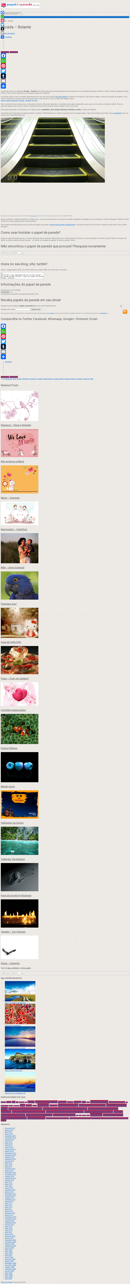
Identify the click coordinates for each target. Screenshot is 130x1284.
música (29, 1105)
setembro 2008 (10, 1269)
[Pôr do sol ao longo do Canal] (20, 1046)
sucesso (84, 1115)
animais (3, 1102)
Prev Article (5, 52)
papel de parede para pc (39, 1114)
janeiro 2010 (9, 1238)
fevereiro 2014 (10, 1149)
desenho (62, 1102)
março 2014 (9, 1147)
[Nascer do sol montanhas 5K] (20, 1091)
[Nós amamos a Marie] (65, 443)
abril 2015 (8, 1132)
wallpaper (96, 1115)
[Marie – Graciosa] (65, 479)
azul (17, 1102)
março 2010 (9, 1234)
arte (13, 1102)
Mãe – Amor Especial (12, 567)
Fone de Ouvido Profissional (16, 895)
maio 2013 (8, 1165)
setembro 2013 (10, 1159)
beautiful (21, 1102)
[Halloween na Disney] (65, 804)
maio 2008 (8, 1277)
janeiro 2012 (9, 1192)
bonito (31, 1101)
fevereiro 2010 (10, 1236)
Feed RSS (103, 313)
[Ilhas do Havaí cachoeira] (20, 1069)
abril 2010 (8, 1232)
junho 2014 (9, 1144)
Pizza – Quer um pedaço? (15, 678)
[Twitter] (65, 70)
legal (91, 379)
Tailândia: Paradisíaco (13, 859)
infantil (11, 1105)
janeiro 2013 (9, 1171)
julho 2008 (8, 1273)
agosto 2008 (9, 1271)
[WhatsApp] (65, 60)
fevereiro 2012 (10, 1190)
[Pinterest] (65, 65)
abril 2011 (8, 1209)
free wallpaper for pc (117, 1102)
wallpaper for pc (36, 1118)
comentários (117, 113)
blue (26, 1102)
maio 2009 (8, 1254)
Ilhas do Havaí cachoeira (13, 1071)
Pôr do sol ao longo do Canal (15, 1048)
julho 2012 (8, 1182)
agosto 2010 (9, 1225)
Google (51, 313)
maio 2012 (8, 1186)
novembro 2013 (10, 1155)
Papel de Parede (7, 1282)
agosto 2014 (9, 1140)
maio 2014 (8, 1146)
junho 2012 (9, 1184)
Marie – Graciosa (10, 497)
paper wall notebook (64, 1114)
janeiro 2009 (9, 1261)
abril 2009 (8, 1255)
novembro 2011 (10, 1196)
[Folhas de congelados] (20, 1023)
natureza (43, 1105)
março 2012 (9, 1188)
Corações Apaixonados (13, 710)
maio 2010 (8, 1230)
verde (88, 1115)
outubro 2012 (9, 1176)
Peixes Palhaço (9, 748)
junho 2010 (9, 1228)
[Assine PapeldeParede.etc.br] (125, 312)
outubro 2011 (9, 1198)
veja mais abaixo (61, 97)
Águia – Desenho (10, 963)
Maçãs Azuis (8, 786)
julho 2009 (8, 1250)
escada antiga (47, 379)
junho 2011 (9, 1205)
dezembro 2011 (10, 1194)
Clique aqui (33, 216)
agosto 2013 (9, 1161)
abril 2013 (8, 1167)
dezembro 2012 (10, 1173)
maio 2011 (8, 1207)
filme (84, 1102)
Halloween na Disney (12, 822)
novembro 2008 (10, 1265)
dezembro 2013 (10, 1153)
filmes (88, 1102)
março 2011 (9, 1211)
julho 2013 (8, 1163)
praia (77, 1115)
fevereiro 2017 (10, 1128)
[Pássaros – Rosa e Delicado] (65, 406)
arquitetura (8, 379)
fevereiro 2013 (10, 1169)
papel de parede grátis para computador (65, 1108)
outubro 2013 (9, 1157)
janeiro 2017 (9, 1130)
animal (8, 1102)
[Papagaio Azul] (65, 585)
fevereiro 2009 (10, 1259)
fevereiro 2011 (10, 1213)
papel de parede (68, 1105)
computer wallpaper (46, 1101)
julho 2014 (8, 1142)
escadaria (78, 379)
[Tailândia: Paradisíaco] (65, 841)
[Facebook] (65, 55)
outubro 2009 (9, 1244)
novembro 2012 (10, 1174)
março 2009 (9, 1257)
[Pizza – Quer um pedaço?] (65, 660)
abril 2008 (8, 1279)
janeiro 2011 (9, 1215)
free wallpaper (99, 1101)
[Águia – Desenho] (65, 947)
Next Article (14, 52)
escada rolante (69, 379)
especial (86, 379)
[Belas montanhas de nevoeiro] (20, 1001)
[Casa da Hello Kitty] (65, 623)
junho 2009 (9, 1252)
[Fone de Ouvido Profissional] (65, 877)
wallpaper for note (113, 1114)
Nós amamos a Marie (12, 461)
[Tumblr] (65, 75)
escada (39, 379)
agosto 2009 (9, 1248)
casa (14, 379)
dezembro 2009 (10, 1240)
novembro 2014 (10, 1138)
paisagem (53, 1105)
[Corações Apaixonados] (65, 694)
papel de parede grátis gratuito (25, 1108)
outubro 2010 (9, 1221)
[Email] (65, 81)
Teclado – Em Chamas (13, 931)
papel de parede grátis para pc (29, 1111)
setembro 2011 (10, 1200)
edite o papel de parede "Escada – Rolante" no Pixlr (19, 101)
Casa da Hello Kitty (11, 642)
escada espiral (58, 379)
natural (34, 1105)
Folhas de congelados (13, 1025)
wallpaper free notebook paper (57, 1118)
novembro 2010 (10, 1219)
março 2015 (9, 1134)
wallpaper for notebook (14, 1118)
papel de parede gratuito (92, 1105)
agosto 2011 (9, 1201)
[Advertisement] (41, 199)
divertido (33, 379)
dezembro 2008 (10, 1263)
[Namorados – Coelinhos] (65, 514)
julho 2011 (8, 1203)
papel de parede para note (98, 1111)
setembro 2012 (10, 1178)
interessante (16, 1105)
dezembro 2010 (10, 1217)
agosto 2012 (9, 1180)
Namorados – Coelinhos (14, 529)
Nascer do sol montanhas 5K (15, 1093)
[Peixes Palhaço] (65, 729)
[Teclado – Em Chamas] (65, 913)
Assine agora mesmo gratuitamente (62, 225)
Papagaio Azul (9, 603)
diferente (25, 379)
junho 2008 (9, 1275)
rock (80, 1115)
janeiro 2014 (9, 1151)
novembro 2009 (10, 1242)
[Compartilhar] (65, 86)
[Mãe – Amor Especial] (65, 548)
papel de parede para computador (65, 1111)
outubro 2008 (9, 1267)
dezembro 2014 (10, 1136)
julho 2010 (8, 1227)
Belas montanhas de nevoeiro (15, 1003)
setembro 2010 (10, 1223)
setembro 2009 (10, 1246)
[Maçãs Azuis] (65, 767)
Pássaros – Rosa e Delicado (16, 425)
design (19, 379)
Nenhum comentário (8, 33)
